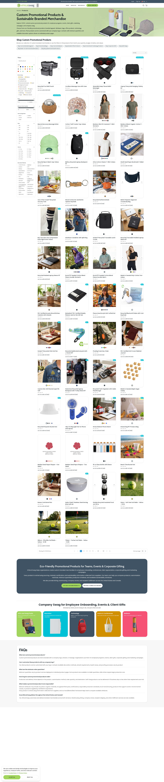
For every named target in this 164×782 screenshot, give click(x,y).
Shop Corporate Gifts (111, 46)
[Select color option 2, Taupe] (105, 234)
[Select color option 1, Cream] (132, 385)
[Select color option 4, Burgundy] (133, 347)
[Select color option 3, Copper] (49, 385)
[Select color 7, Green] (32, 66)
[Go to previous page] (77, 551)
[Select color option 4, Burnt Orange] (50, 461)
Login (132, 1)
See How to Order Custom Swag (92, 585)
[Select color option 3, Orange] (104, 347)
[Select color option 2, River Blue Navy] (132, 196)
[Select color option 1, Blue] (76, 234)
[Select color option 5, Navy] (107, 309)
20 (98, 551)
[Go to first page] (74, 551)
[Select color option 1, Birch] (76, 498)
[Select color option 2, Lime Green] (103, 347)
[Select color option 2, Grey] (105, 461)
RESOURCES (81, 5)
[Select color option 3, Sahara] (133, 196)
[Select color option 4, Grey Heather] (105, 309)
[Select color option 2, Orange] (105, 196)
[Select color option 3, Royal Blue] (77, 423)
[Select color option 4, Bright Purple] (78, 271)
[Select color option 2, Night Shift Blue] (132, 82)
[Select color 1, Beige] (18, 66)
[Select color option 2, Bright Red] (47, 461)
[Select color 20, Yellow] (29, 71)
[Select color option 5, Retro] (106, 120)
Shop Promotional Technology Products (93, 46)
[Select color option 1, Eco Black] (45, 158)
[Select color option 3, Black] (50, 196)
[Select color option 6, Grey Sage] (107, 120)
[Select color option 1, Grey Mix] (104, 271)
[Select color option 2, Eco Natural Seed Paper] (132, 158)
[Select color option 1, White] (101, 120)
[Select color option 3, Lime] (105, 423)
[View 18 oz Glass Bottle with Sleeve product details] (104, 446)
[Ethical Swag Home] (26, 5)
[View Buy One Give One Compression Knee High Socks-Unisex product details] (49, 221)
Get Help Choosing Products (71, 585)
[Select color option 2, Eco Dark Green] (47, 158)
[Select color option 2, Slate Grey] (49, 196)
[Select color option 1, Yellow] (102, 423)
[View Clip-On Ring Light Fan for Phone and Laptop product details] (76, 409)
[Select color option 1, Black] (76, 82)
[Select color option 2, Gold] (47, 385)
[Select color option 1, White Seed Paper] (131, 158)
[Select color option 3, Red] (49, 347)
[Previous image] (39, 68)
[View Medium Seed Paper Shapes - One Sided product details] (49, 446)
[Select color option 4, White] (78, 423)
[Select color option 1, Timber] (101, 309)
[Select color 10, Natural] (22, 69)
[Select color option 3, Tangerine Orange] (49, 461)
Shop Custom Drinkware (56, 46)
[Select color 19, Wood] (27, 71)
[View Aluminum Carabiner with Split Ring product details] (76, 219)
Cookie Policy (12, 773)
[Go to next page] (106, 551)
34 (103, 551)
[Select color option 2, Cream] (105, 498)
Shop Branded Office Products (72, 46)
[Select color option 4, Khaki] (50, 423)
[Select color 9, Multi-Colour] (20, 69)
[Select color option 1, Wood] (49, 120)
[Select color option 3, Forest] (103, 120)
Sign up (138, 1)
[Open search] (143, 5)
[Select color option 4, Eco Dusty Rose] (49, 158)
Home (19, 11)
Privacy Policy (23, 773)
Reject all (30, 777)
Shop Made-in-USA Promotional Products (28, 48)
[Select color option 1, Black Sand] (49, 271)
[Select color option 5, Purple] (134, 271)
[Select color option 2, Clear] (48, 498)
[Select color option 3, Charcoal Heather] (104, 309)
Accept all (12, 777)
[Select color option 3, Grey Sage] (133, 120)
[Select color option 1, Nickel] (46, 385)
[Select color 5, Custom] (27, 66)
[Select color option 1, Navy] (47, 196)
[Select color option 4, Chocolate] (133, 271)
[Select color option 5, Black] (134, 347)
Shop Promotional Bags (42, 46)
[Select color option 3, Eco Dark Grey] (48, 158)
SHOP (67, 5)
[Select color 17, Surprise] (22, 71)
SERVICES (73, 5)
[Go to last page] (109, 551)
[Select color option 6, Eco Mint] (52, 158)
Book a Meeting (92, 5)
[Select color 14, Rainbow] (32, 69)
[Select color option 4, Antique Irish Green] (105, 158)
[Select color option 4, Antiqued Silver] (50, 385)
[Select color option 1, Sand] (129, 347)
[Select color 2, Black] (20, 66)
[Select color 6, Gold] (29, 66)
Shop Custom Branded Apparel (25, 46)
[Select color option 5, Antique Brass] (51, 385)
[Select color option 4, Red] (105, 347)
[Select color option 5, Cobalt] (79, 271)
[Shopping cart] (146, 5)
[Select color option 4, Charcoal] (105, 120)
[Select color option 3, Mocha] (132, 347)
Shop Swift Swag (123, 46)
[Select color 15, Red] (18, 71)
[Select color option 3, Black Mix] (76, 271)
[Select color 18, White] (25, 71)
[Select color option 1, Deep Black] (130, 196)
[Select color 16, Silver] (20, 71)
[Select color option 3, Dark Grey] (49, 423)
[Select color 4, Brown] (25, 66)
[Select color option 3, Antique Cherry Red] (104, 158)
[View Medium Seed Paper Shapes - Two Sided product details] (76, 446)
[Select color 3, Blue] (22, 66)
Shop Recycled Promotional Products (50, 48)
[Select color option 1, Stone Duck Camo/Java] (76, 120)
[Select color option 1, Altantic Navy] (74, 271)
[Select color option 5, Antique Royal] (107, 158)
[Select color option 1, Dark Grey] (49, 82)
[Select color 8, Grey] (18, 69)
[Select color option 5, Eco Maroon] (51, 158)
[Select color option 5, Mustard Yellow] (51, 461)
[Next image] (59, 68)
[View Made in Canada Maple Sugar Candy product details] (132, 371)
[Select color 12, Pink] (27, 69)
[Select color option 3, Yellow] (132, 271)
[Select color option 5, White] (51, 347)
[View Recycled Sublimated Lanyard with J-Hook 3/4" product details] (76, 335)
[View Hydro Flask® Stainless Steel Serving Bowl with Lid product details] (76, 484)
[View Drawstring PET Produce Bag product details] (132, 409)
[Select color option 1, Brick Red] (46, 461)
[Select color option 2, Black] (102, 120)
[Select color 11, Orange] (25, 69)
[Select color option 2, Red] (76, 423)
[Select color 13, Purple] (29, 69)
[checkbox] (22, 61)
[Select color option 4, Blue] (50, 347)
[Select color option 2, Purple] (47, 347)
